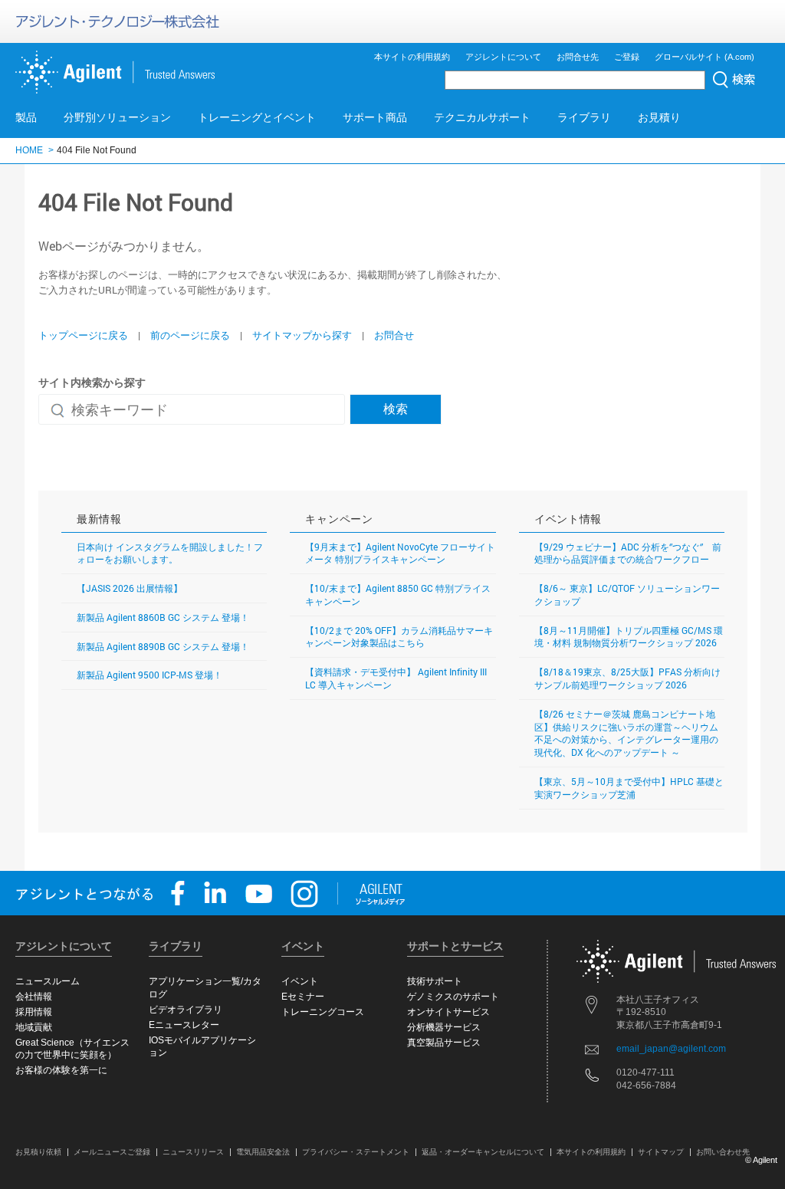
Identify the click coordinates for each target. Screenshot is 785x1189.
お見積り (659, 117)
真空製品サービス (444, 1042)
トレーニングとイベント (257, 117)
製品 (26, 117)
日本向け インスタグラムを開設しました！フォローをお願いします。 (170, 553)
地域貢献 (33, 1027)
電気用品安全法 (263, 1152)
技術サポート (434, 981)
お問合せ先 (578, 56)
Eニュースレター (184, 1025)
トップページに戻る (83, 335)
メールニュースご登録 (112, 1152)
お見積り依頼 (38, 1152)
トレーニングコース (322, 1012)
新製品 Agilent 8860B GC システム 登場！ (163, 617)
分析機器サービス (444, 1027)
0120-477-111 (645, 1072)
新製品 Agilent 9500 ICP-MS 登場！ (149, 674)
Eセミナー (302, 996)
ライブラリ (584, 117)
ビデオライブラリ (185, 1009)
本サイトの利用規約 (412, 56)
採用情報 (33, 1012)
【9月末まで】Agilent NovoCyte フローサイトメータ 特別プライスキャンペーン (400, 553)
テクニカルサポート (482, 117)
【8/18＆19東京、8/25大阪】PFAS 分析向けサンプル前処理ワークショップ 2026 (627, 678)
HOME (29, 150)
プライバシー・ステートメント (355, 1152)
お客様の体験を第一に (61, 1070)
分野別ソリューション (117, 117)
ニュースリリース (193, 1152)
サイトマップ (661, 1152)
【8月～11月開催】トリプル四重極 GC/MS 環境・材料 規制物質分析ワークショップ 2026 (628, 636)
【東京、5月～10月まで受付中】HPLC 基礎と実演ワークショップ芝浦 (629, 787)
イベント (299, 981)
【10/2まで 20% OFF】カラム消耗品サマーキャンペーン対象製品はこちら (399, 636)
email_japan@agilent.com (671, 1048)
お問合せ (394, 335)
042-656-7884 (646, 1085)
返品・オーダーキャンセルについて (483, 1152)
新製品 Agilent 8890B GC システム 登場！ (163, 646)
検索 (395, 408)
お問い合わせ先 (723, 1152)
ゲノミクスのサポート (453, 996)
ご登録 (626, 56)
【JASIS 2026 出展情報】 (129, 588)
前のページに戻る (190, 335)
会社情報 (33, 996)
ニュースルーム (47, 981)
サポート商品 (375, 117)
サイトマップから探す (302, 335)
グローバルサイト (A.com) (704, 56)
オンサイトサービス (448, 1012)
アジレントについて (503, 56)
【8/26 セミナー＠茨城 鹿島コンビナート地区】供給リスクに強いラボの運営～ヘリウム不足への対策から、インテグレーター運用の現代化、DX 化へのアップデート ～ (626, 733)
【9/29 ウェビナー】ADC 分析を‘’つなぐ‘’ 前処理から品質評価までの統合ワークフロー (627, 553)
